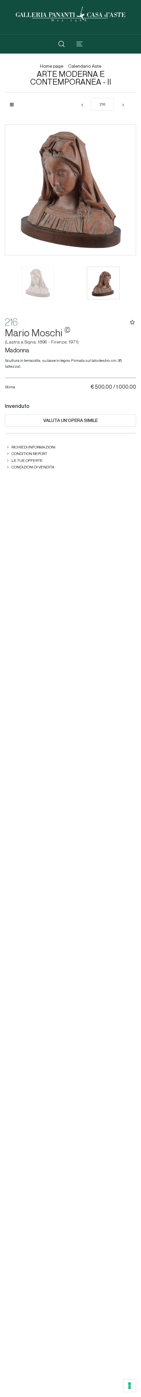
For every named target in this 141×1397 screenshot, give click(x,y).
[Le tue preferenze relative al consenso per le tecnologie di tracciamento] (129, 1385)
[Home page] (70, 13)
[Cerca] (61, 44)
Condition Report (29, 453)
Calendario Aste (84, 66)
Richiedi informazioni (33, 447)
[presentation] (17, 190)
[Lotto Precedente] (82, 105)
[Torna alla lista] (14, 105)
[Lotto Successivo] (123, 105)
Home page (51, 66)
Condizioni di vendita (32, 466)
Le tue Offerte (27, 460)
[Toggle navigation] (79, 44)
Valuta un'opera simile (70, 420)
